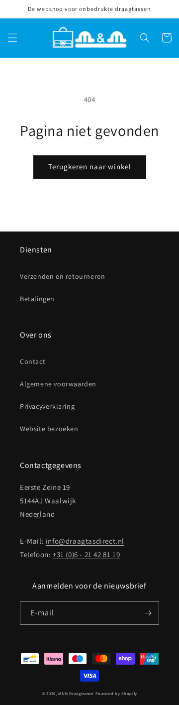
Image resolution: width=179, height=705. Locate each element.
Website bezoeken (49, 428)
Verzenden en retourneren (62, 276)
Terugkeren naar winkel (89, 166)
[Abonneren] (148, 613)
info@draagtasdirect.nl (85, 541)
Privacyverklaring (47, 406)
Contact (32, 361)
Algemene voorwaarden (58, 383)
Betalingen (37, 298)
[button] (12, 38)
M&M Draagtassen (76, 693)
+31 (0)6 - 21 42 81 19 (86, 554)
